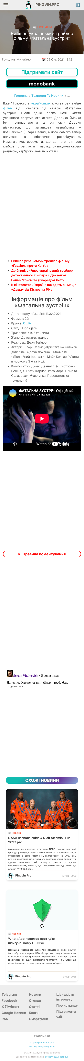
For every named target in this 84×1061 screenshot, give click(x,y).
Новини (35, 994)
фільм (7, 108)
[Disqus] (42, 614)
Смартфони (38, 1019)
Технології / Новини (47, 95)
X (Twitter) (10, 1007)
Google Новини (14, 1013)
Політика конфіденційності (42, 1046)
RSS (5, 1019)
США (27, 323)
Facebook (9, 1000)
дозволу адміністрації (57, 1057)
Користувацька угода (42, 1042)
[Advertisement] (42, 213)
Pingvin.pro (46, 4)
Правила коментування (44, 554)
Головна (21, 95)
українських (41, 103)
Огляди (35, 1000)
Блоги (34, 1013)
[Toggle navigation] (6, 6)
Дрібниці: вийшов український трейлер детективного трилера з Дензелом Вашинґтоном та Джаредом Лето (42, 275)
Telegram (9, 994)
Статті (34, 1007)
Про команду (67, 1005)
